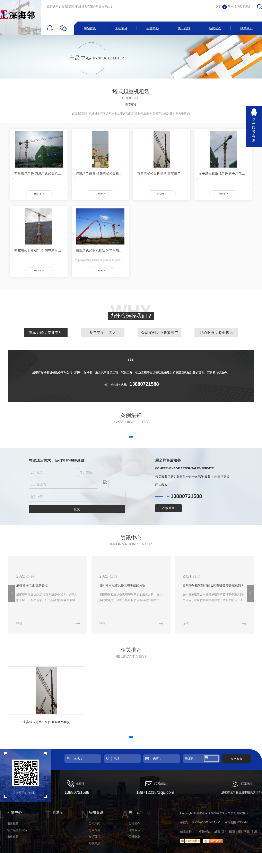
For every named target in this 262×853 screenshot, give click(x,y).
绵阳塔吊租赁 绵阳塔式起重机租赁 (101, 173)
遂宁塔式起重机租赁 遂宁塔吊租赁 (223, 173)
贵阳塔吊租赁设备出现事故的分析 (122, 585)
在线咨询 (168, 508)
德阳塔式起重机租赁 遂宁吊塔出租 (101, 250)
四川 (224, 831)
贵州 (254, 831)
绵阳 (239, 831)
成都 (217, 831)
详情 (19, 623)
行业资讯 (94, 830)
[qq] (50, 28)
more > (39, 193)
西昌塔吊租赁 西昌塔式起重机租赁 (39, 173)
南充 (247, 831)
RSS (240, 822)
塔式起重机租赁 (17, 830)
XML (246, 822)
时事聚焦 (94, 843)
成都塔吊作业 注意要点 (32, 585)
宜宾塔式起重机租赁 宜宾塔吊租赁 (162, 173)
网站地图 (230, 822)
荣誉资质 (134, 836)
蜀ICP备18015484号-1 (206, 822)
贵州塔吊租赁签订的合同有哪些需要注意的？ (213, 585)
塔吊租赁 (13, 823)
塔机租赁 (13, 836)
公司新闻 (94, 823)
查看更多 (131, 104)
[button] (131, 437)
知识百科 (94, 836)
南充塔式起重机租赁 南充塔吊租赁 (39, 250)
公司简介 (134, 823)
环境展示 (134, 830)
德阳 (232, 831)
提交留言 (236, 759)
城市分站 (204, 831)
